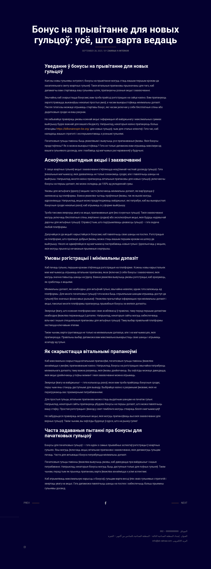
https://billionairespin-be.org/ (72, 128)
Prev (27, 502)
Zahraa (111, 51)
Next (184, 502)
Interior (124, 51)
